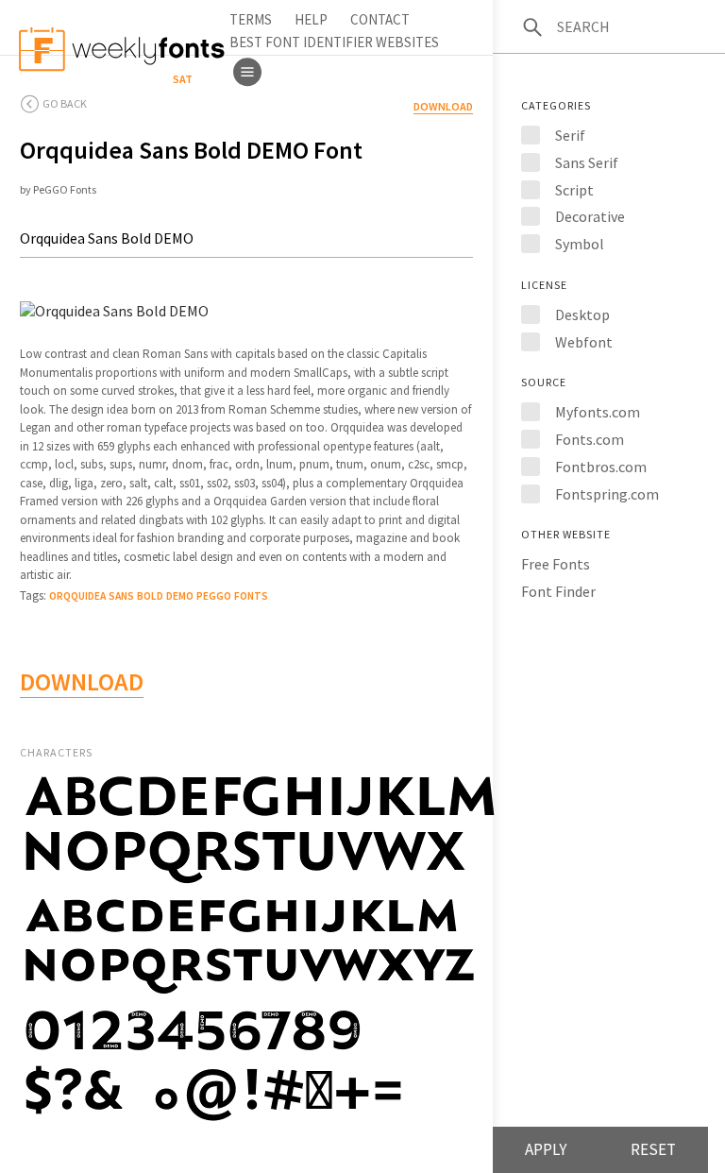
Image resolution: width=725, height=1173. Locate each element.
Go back (64, 103)
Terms (250, 19)
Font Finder (558, 591)
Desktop (582, 314)
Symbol (579, 243)
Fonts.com (589, 439)
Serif (570, 135)
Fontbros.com (601, 466)
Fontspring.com (607, 493)
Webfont (584, 341)
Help (311, 19)
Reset (653, 1149)
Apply (545, 1149)
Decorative (590, 216)
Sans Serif (586, 162)
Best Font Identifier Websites (334, 42)
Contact (380, 19)
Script (574, 189)
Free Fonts (555, 563)
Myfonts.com (597, 411)
